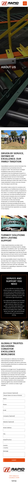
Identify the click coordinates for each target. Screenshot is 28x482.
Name (4, 398)
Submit (14, 460)
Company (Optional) (9, 416)
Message (5, 451)
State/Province (7, 439)
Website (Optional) (8, 422)
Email (4, 410)
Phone (5, 404)
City (4, 434)
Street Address (7, 427)
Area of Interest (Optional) (10, 393)
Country (5, 445)
